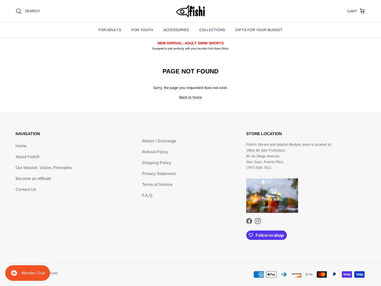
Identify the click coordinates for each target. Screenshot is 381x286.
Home (21, 146)
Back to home (190, 97)
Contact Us (26, 189)
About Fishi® (28, 157)
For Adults (109, 30)
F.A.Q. (147, 195)
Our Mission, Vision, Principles (44, 167)
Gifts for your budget (259, 30)
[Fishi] (190, 11)
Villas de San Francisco (265, 150)
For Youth (142, 30)
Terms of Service (157, 184)
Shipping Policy (156, 163)
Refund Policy (155, 152)
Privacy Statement (158, 173)
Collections (212, 30)
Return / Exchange (159, 141)
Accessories (176, 30)
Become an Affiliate (33, 178)
